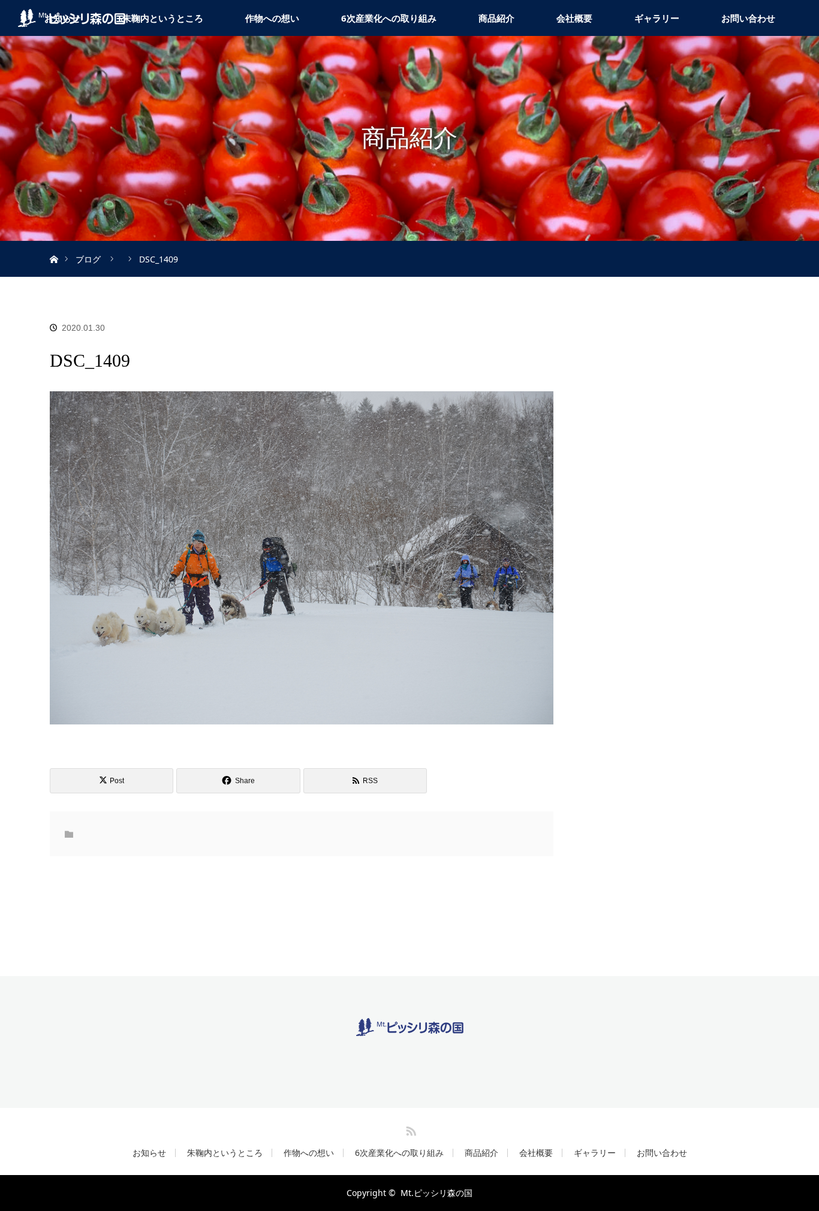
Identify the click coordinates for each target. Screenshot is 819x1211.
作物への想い (272, 18)
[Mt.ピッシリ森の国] (409, 1026)
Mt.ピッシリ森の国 (436, 1192)
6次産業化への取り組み (388, 18)
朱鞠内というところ (162, 18)
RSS (409, 1129)
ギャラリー (656, 18)
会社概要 (574, 18)
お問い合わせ (748, 18)
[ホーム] (54, 245)
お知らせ (149, 1153)
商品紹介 (496, 18)
